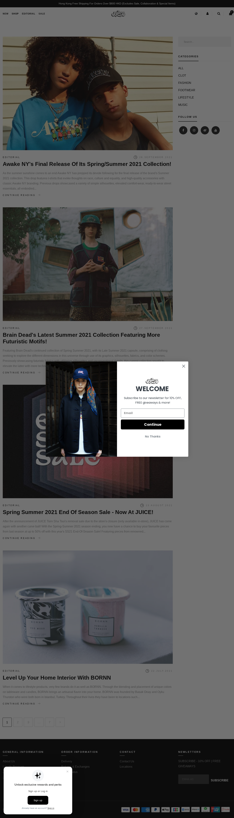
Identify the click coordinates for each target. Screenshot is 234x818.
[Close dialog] (183, 366)
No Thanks (153, 436)
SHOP (15, 13)
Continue (152, 424)
